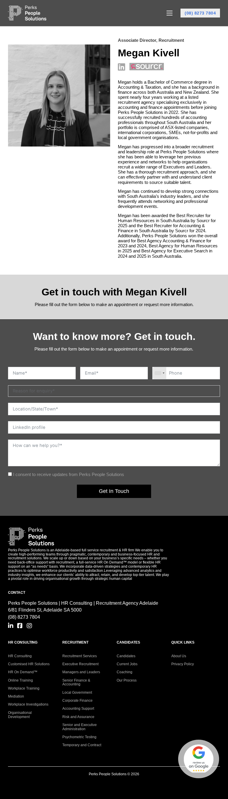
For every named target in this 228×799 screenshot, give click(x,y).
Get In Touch (114, 491)
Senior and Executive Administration (79, 727)
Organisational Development (20, 715)
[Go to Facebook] (20, 626)
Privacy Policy (182, 664)
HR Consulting (20, 656)
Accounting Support (78, 708)
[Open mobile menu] (169, 13)
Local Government (77, 692)
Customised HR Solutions (29, 664)
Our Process (127, 680)
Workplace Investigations (28, 704)
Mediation (16, 696)
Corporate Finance (77, 700)
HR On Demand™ (22, 672)
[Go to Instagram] (29, 626)
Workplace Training (23, 688)
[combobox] (159, 373)
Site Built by (114, 785)
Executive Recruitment (80, 664)
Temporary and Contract (81, 745)
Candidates (126, 656)
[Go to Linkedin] (10, 626)
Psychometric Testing (79, 737)
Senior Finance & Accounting (76, 682)
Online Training (20, 680)
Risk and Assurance (78, 717)
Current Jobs (127, 664)
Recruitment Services (79, 656)
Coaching (124, 672)
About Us (178, 656)
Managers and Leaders (81, 672)
